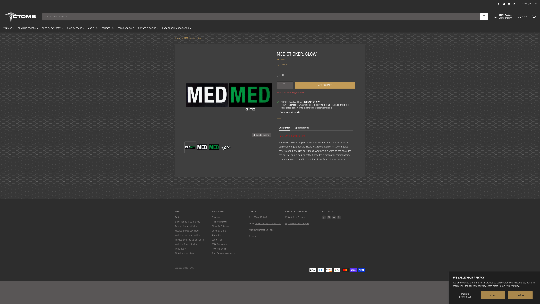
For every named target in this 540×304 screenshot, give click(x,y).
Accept (493, 295)
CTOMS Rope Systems (295, 217)
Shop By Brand (75, 28)
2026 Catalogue (126, 28)
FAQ (177, 217)
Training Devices (27, 28)
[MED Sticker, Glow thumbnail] (190, 147)
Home (178, 38)
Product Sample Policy (186, 226)
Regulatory (180, 248)
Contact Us (108, 28)
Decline (520, 295)
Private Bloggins (147, 28)
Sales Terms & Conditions (187, 221)
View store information (291, 112)
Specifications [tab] (302, 127)
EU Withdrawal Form (185, 253)
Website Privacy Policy (186, 244)
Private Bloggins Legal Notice (189, 239)
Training (8, 28)
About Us (93, 28)
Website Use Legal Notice (187, 235)
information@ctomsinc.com (268, 223)
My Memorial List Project (297, 223)
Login (524, 16)
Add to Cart (325, 85)
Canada (527, 3)
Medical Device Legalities (187, 230)
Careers (252, 236)
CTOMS (283, 64)
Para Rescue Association (176, 28)
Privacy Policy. (512, 286)
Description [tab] (284, 127)
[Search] (484, 16)
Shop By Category (51, 28)
